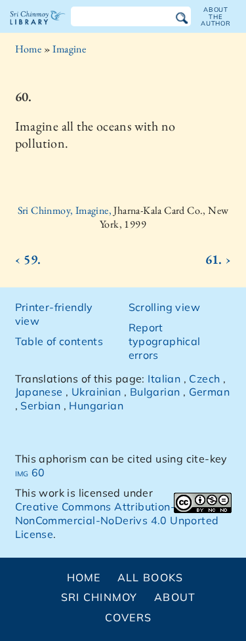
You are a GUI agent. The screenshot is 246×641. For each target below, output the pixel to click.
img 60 (30, 472)
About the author (216, 16)
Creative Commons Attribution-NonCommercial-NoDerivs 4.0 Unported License (117, 520)
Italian (164, 378)
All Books (150, 577)
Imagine (69, 49)
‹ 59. (28, 259)
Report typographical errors (165, 341)
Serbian (40, 405)
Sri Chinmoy (99, 597)
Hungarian (96, 405)
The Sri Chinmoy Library (38, 29)
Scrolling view (165, 307)
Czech (204, 378)
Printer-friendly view (54, 313)
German (209, 391)
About (174, 597)
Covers (128, 617)
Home (28, 49)
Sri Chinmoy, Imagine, (66, 210)
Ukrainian (96, 391)
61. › (218, 259)
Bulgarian (155, 391)
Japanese (39, 391)
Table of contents (59, 341)
